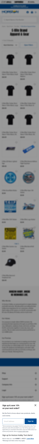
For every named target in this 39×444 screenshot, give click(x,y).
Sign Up (30, 421)
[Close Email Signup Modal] (35, 405)
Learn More (30, 438)
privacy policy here (23, 431)
